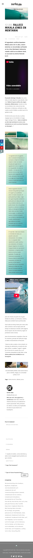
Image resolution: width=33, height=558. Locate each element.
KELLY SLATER (19, 503)
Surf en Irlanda (9, 524)
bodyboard (14, 485)
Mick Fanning (8, 508)
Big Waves (8, 485)
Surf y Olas (8, 531)
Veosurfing (14, 531)
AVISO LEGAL (5, 552)
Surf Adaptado (9, 519)
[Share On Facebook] (1, 141)
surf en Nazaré (19, 526)
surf (26, 517)
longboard (14, 506)
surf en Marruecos (19, 524)
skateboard (8, 515)
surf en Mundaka (9, 526)
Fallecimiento (12, 379)
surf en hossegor (9, 522)
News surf (17, 37)
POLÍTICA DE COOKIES (25, 552)
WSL (19, 531)
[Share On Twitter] (1, 144)
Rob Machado (17, 513)
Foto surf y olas (23, 501)
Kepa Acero (8, 506)
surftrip (23, 528)
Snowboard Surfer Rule (18, 517)
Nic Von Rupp (8, 510)
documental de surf (10, 499)
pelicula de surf (9, 513)
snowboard (8, 517)
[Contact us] (1, 151)
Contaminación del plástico (12, 497)
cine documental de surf (11, 488)
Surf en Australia (18, 519)
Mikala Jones (20, 379)
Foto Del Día (15, 501)
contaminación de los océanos (13, 494)
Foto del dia (8, 501)
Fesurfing (18, 499)
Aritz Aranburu (19, 483)
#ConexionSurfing (10, 483)
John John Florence (10, 503)
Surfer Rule (8, 528)
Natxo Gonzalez (17, 508)
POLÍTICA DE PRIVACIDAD (14, 552)
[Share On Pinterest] (1, 147)
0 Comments (12, 39)
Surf (22, 37)
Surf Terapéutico (16, 528)
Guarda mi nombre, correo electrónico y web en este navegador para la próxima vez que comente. (16, 456)
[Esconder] (1, 154)
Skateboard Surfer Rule (18, 515)
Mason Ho (20, 506)
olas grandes (16, 510)
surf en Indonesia (19, 522)
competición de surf (10, 490)
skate (23, 513)
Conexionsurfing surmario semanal (14, 492)
